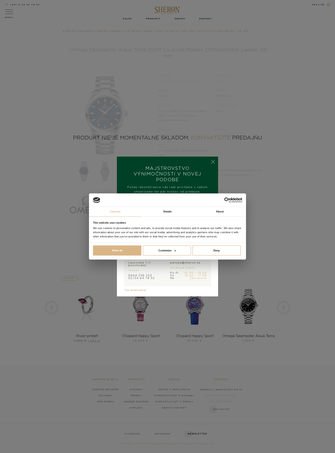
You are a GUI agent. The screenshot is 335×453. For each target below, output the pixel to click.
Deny (216, 250)
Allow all (117, 250)
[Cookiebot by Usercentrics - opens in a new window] (227, 200)
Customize (165, 250)
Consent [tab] (115, 211)
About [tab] (220, 211)
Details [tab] (167, 211)
